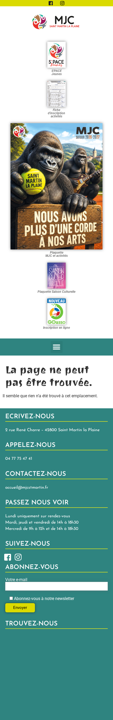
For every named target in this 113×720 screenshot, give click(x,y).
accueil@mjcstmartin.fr (26, 488)
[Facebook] (7, 556)
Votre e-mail (16, 580)
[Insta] (18, 556)
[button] (57, 347)
